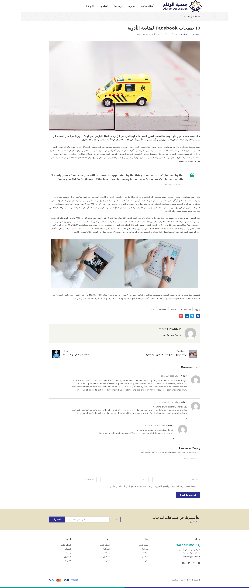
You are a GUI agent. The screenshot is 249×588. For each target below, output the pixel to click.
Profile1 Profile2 (169, 34)
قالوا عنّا (90, 6)
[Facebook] (199, 563)
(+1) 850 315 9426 (188, 545)
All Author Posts (172, 335)
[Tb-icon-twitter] (189, 563)
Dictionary (187, 16)
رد (186, 394)
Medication (185, 34)
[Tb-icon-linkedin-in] (183, 563)
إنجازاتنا (131, 6)
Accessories (186, 309)
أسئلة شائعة (147, 6)
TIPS (152, 309)
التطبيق (104, 6)
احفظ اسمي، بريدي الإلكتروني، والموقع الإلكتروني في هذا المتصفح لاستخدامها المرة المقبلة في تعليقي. (152, 486)
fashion (173, 309)
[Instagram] (194, 563)
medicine (162, 309)
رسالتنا (118, 6)
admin (184, 376)
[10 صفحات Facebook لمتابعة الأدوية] (198, 316)
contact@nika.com (191, 556)
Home (197, 16)
